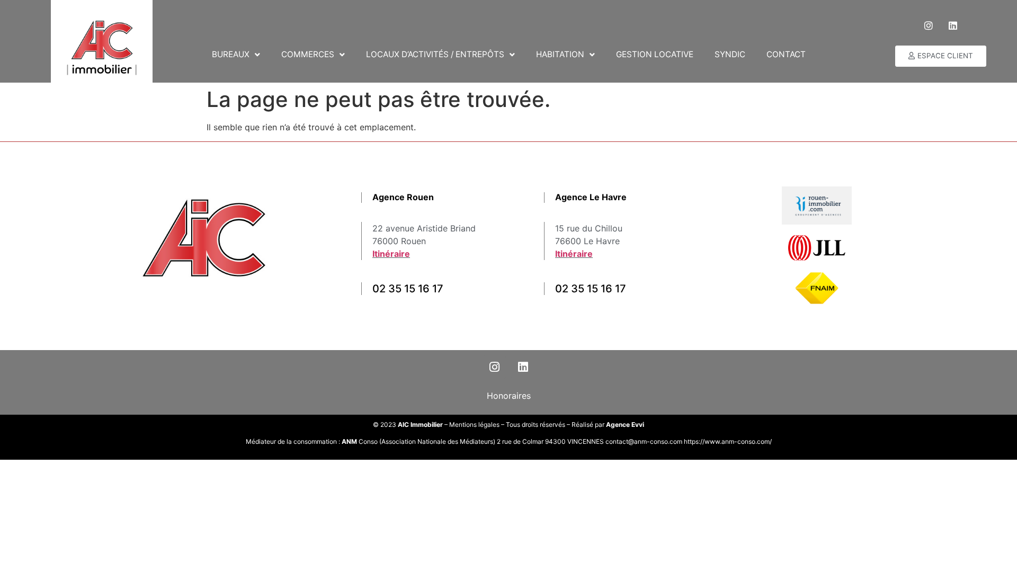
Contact (786, 54)
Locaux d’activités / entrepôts (435, 54)
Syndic (730, 54)
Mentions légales (474, 424)
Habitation (560, 54)
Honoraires (509, 395)
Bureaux (230, 54)
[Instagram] (928, 25)
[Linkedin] (952, 25)
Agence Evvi (625, 424)
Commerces (307, 54)
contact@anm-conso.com (644, 441)
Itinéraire (391, 253)
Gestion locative (654, 54)
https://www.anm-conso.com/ (728, 441)
